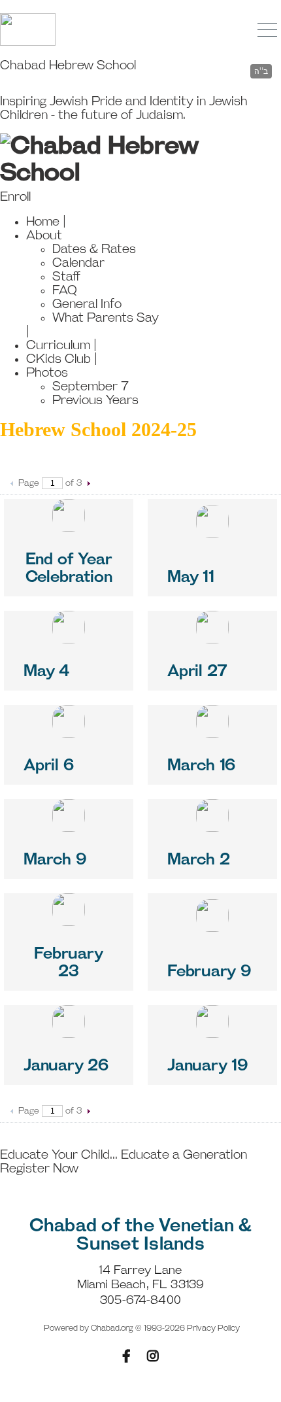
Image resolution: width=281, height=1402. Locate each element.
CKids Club (58, 359)
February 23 (68, 963)
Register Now (39, 1169)
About (44, 236)
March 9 (55, 859)
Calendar (78, 263)
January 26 (66, 1065)
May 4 (47, 671)
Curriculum (58, 345)
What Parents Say (105, 318)
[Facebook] (126, 1356)
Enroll (15, 197)
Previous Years (95, 400)
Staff (66, 277)
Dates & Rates (94, 249)
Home (42, 222)
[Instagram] (153, 1356)
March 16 (201, 765)
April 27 (197, 671)
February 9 (209, 971)
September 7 (90, 387)
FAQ (64, 291)
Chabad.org (112, 1328)
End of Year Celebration (68, 568)
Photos (47, 373)
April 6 (48, 765)
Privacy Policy (213, 1328)
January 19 (207, 1065)
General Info (87, 304)
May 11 (190, 577)
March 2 (198, 859)
